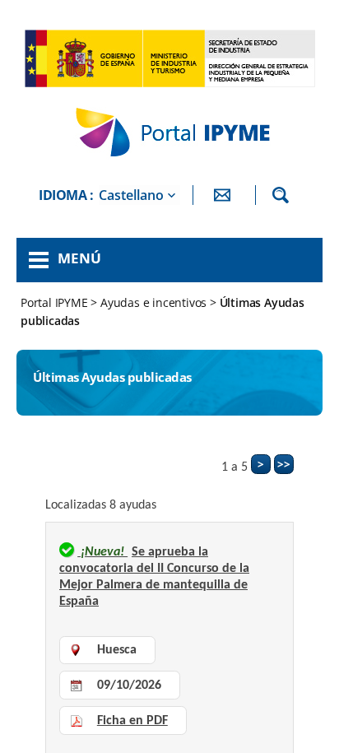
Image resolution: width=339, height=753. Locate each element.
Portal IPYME (56, 302)
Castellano (131, 195)
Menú (79, 258)
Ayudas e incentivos (153, 302)
